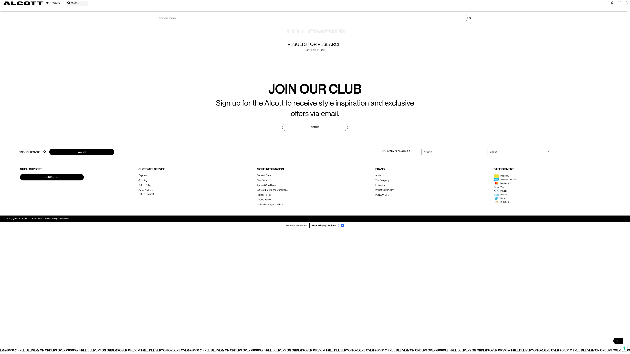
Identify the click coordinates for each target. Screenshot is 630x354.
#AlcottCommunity (384, 190)
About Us (380, 175)
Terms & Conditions (266, 185)
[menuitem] (48, 3)
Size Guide (262, 180)
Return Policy (145, 185)
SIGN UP (315, 127)
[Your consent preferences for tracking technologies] (624, 348)
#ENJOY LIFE (382, 195)
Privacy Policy (264, 195)
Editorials (380, 185)
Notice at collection (296, 225)
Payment (142, 175)
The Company (382, 180)
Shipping (142, 180)
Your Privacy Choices (324, 225)
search (82, 152)
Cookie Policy (264, 199)
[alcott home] (23, 3)
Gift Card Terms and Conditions (272, 190)
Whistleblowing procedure (270, 204)
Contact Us (52, 177)
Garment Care (264, 175)
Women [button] (56, 3)
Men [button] (48, 3)
